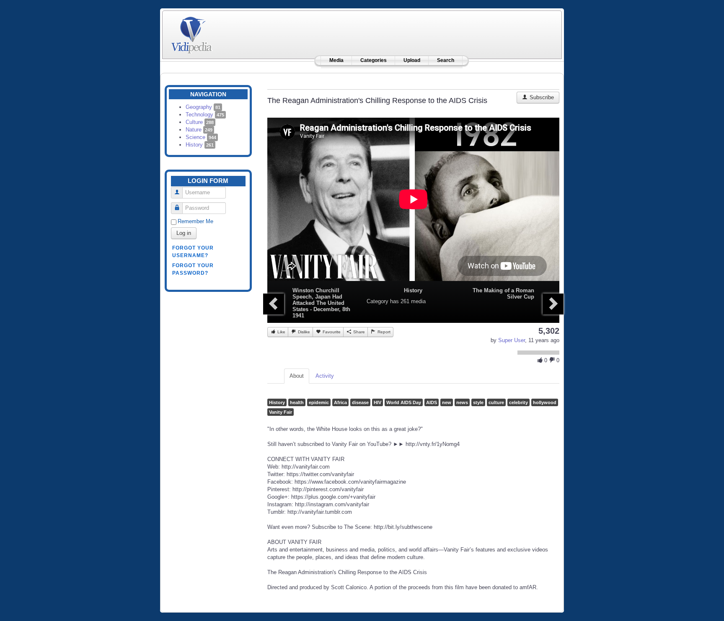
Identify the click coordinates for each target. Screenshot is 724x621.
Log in (183, 233)
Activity (324, 376)
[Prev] (273, 304)
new (446, 402)
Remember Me (195, 221)
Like (280, 332)
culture (496, 402)
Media (336, 60)
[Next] (553, 304)
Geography (203, 107)
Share (358, 332)
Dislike (303, 332)
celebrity (518, 402)
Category (377, 301)
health (297, 402)
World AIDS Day (403, 402)
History (200, 145)
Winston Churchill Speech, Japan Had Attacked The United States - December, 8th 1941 (321, 303)
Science (201, 137)
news (462, 402)
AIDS (431, 402)
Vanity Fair (280, 412)
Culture (200, 122)
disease (360, 402)
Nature (199, 129)
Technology (205, 114)
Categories (373, 60)
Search (445, 60)
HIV (377, 402)
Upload (411, 60)
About (297, 376)
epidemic (319, 402)
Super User (511, 340)
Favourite (331, 332)
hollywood (544, 402)
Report (383, 332)
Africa (340, 402)
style (478, 402)
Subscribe (541, 97)
